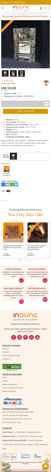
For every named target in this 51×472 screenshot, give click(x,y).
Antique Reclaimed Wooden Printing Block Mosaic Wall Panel (12, 247)
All (8, 191)
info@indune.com (36, 436)
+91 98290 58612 (20, 432)
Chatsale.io (45, 471)
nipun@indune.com (34, 432)
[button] (3, 44)
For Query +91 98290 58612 (13, 2)
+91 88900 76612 (22, 436)
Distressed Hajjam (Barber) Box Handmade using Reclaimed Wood (37, 247)
